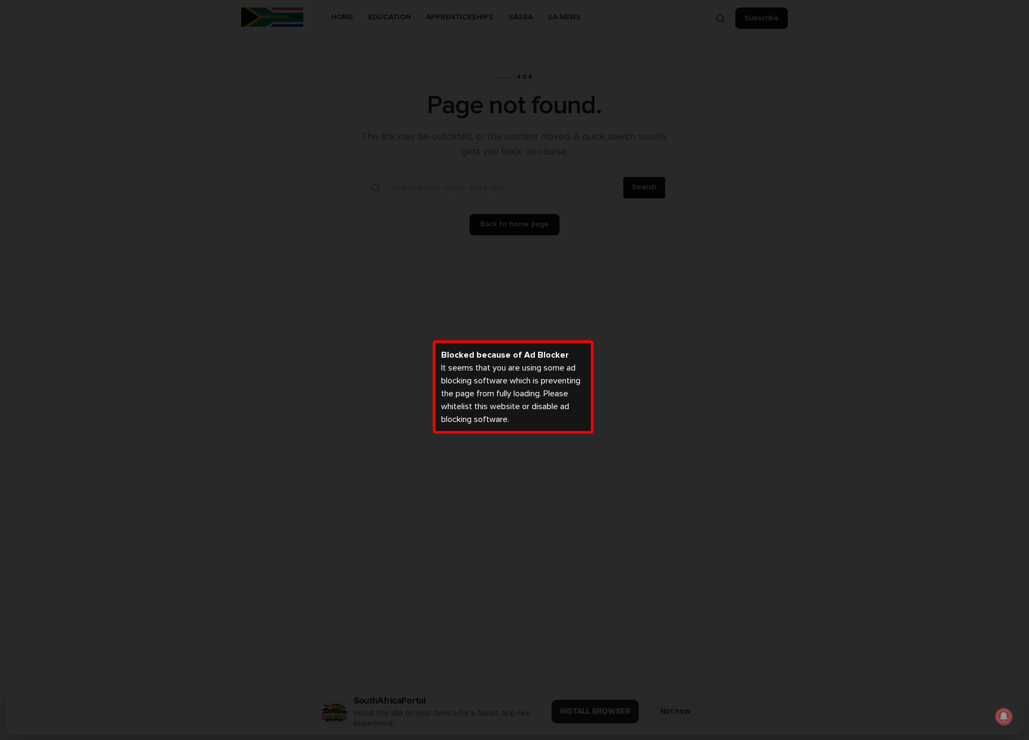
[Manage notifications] (1003, 716)
